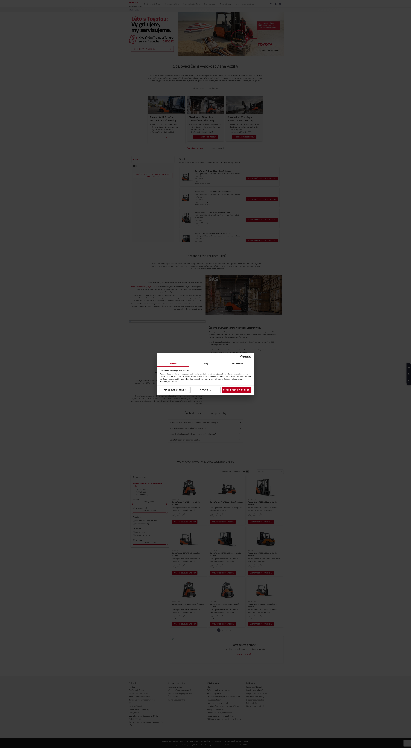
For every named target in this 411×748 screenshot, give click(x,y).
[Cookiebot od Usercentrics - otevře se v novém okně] (242, 356)
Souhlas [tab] (173, 363)
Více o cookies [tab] (237, 363)
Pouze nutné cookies (175, 390)
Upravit (204, 390)
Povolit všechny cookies (236, 390)
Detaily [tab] (205, 363)
